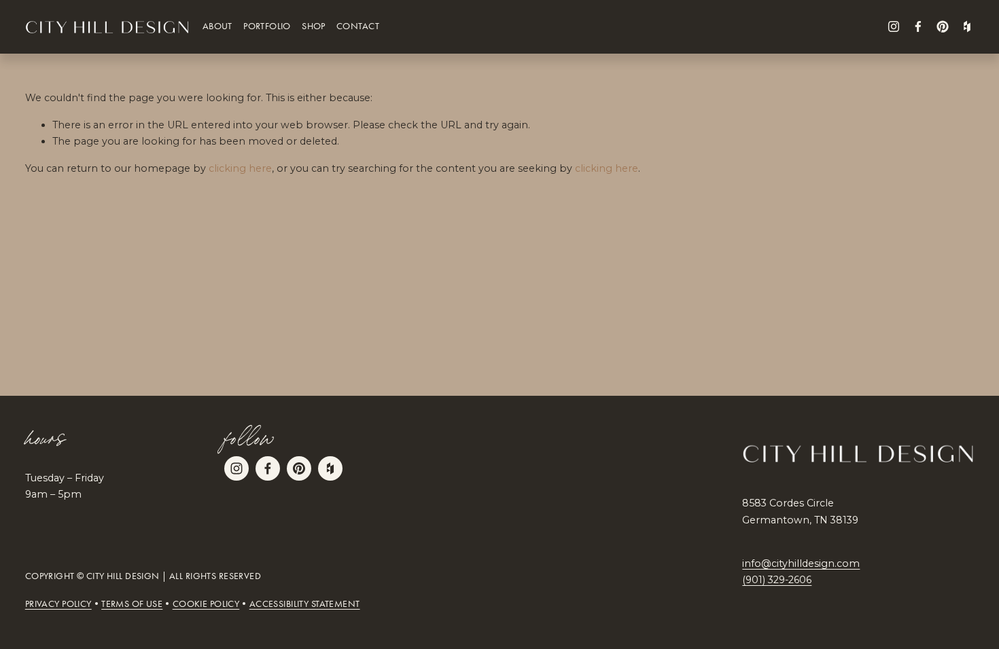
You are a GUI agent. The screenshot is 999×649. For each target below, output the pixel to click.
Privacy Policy (58, 604)
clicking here (240, 168)
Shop (314, 26)
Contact (357, 26)
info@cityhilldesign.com (801, 563)
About (217, 26)
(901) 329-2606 (776, 580)
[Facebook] (918, 26)
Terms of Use (131, 604)
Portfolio (267, 26)
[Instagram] (893, 26)
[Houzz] (967, 26)
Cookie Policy (206, 604)
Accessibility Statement (304, 604)
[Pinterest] (942, 26)
